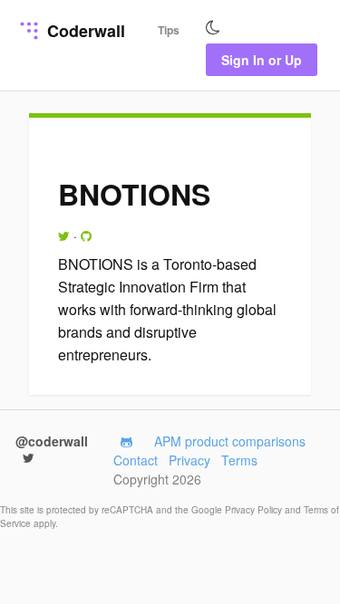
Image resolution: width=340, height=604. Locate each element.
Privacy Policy (255, 509)
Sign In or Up (261, 60)
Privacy (189, 460)
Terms (239, 460)
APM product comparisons (230, 441)
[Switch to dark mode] (213, 28)
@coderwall (51, 441)
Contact (135, 460)
